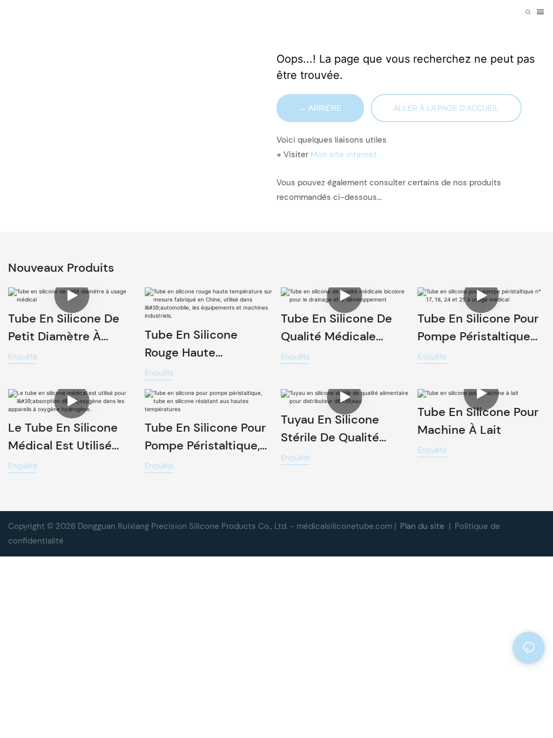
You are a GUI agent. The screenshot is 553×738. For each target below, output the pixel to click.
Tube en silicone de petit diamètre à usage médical (63, 328)
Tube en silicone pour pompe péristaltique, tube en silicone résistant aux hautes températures (205, 437)
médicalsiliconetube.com (345, 526)
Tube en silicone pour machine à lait (477, 421)
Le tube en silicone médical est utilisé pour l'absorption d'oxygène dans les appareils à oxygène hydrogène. (66, 437)
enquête (22, 356)
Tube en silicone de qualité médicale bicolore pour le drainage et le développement (336, 328)
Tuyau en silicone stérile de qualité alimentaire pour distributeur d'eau (331, 429)
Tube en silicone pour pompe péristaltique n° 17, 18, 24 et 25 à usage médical (477, 328)
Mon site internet (344, 154)
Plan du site (423, 526)
